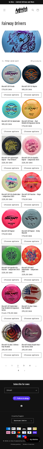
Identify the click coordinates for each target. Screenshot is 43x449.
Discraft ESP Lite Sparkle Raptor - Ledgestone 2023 (30, 159)
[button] (4, 10)
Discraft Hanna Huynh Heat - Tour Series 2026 (31, 346)
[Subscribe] (36, 390)
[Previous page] (6, 365)
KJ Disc (11, 441)
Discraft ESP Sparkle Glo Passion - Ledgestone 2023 (11, 269)
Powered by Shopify (21, 441)
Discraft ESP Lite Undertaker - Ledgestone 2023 (11, 195)
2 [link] (18, 366)
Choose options (11, 95)
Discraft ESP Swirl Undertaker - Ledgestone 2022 (30, 270)
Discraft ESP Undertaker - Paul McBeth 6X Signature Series (10, 308)
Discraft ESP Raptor (8, 231)
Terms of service (28, 444)
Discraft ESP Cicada (8, 86)
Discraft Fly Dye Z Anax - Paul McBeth (30, 307)
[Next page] (24, 370)
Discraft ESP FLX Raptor (29, 86)
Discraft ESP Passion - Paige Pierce (31, 195)
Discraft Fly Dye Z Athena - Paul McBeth (11, 346)
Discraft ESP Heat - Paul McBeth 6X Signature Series (31, 122)
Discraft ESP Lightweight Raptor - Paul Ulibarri (10, 159)
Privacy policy (16, 444)
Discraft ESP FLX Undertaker (11, 121)
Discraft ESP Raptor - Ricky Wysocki (31, 232)
